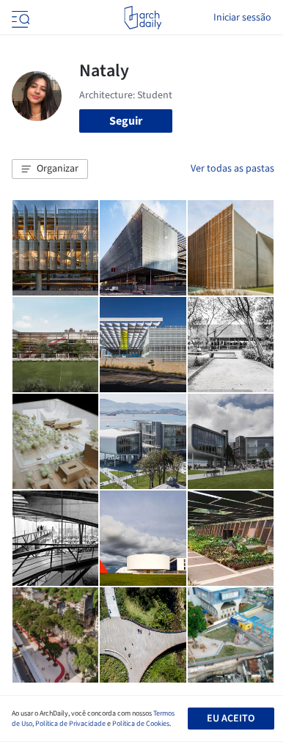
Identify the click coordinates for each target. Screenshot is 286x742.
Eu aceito (230, 718)
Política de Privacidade (70, 724)
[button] (50, 169)
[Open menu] (19, 17)
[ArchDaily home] (142, 17)
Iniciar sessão (242, 17)
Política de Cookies (140, 724)
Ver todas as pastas (232, 168)
